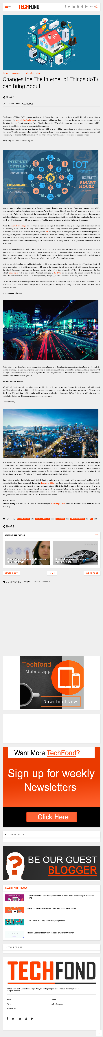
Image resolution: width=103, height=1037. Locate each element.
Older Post (92, 573)
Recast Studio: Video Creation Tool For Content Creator (50, 933)
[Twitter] (69, 6)
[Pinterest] (82, 6)
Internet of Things (18, 225)
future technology (33, 73)
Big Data (57, 272)
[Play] (86, 6)
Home (5, 73)
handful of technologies (25, 120)
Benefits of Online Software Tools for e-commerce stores (51, 908)
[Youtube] (78, 6)
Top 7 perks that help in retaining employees (46, 921)
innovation (16, 73)
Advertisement (57, 1004)
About (54, 999)
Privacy (9, 1004)
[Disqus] (51, 618)
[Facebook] (65, 6)
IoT (46, 231)
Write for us (11, 1008)
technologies (13, 272)
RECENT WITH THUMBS (16, 888)
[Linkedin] (74, 6)
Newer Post (11, 573)
